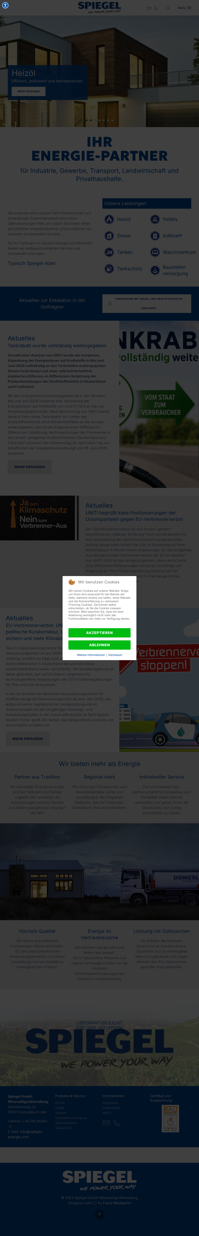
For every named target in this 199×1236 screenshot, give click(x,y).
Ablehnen (99, 645)
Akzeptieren (99, 633)
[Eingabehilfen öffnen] (5, 5)
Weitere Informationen (91, 654)
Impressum (115, 654)
